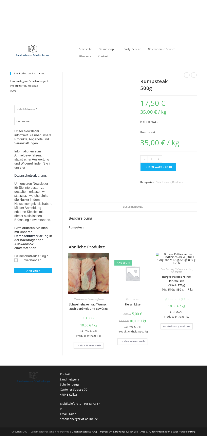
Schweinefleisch (96, 299)
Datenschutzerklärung (30, 175)
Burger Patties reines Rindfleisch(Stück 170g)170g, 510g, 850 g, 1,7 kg (176, 283)
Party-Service (132, 49)
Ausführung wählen (176, 326)
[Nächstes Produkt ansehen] (194, 75)
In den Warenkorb (158, 167)
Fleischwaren (163, 182)
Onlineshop (107, 49)
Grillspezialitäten (183, 269)
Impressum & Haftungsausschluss (118, 431)
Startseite (85, 49)
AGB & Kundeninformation (155, 431)
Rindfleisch (178, 182)
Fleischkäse (132, 304)
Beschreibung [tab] (133, 206)
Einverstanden (30, 260)
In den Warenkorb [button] (89, 345)
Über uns (85, 56)
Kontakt (103, 56)
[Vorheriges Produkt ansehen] (187, 75)
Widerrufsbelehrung (184, 431)
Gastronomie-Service (161, 49)
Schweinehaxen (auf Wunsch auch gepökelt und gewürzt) (88, 306)
